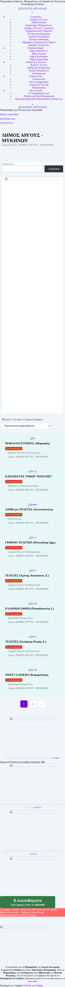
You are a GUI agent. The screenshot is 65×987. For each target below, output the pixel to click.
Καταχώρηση (38, 87)
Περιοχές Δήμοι (36, 48)
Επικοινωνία (39, 79)
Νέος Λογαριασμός (39, 82)
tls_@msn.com (7, 118)
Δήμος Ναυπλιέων (39, 50)
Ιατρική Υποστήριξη (39, 36)
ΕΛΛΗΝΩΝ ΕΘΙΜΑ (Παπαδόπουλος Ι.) (29, 608)
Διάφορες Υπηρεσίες (38, 45)
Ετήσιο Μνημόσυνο (39, 70)
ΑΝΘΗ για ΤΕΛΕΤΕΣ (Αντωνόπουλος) (29, 509)
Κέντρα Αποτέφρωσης (39, 33)
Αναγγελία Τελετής (38, 84)
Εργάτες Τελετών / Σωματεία (38, 28)
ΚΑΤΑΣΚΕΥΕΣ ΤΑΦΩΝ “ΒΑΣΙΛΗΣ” (28, 476)
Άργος (11, 456)
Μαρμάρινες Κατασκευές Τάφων (38, 42)
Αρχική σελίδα (9, 145)
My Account (36, 90)
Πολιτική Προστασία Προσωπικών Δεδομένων (39, 99)
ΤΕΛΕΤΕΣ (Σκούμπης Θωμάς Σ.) (25, 641)
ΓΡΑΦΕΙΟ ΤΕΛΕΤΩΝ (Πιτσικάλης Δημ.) (30, 542)
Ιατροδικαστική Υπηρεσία (39, 31)
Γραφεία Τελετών (39, 19)
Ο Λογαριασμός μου (39, 93)
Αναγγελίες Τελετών (35, 62)
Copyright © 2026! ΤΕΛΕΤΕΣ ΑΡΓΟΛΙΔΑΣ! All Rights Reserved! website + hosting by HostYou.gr (28, 911)
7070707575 (6, 123)
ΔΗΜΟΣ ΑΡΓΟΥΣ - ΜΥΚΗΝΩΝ (32, 456)
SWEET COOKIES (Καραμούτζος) (26, 674)
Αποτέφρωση (39, 73)
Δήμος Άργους (39, 53)
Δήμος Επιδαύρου (39, 56)
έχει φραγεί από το (33, 903)
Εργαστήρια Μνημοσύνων (39, 25)
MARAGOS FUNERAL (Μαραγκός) (27, 443)
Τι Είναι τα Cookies (33, 985)
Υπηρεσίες (35, 16)
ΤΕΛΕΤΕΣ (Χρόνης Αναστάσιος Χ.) (27, 575)
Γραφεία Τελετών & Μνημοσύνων (24, 452)
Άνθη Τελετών (39, 22)
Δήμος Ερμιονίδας (39, 59)
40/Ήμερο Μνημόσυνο (38, 67)
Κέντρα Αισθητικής (39, 39)
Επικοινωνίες (35, 76)
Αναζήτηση (7, 164)
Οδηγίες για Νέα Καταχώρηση (39, 96)
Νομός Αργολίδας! (9, 114)
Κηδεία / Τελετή (39, 65)
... (55, 758)
